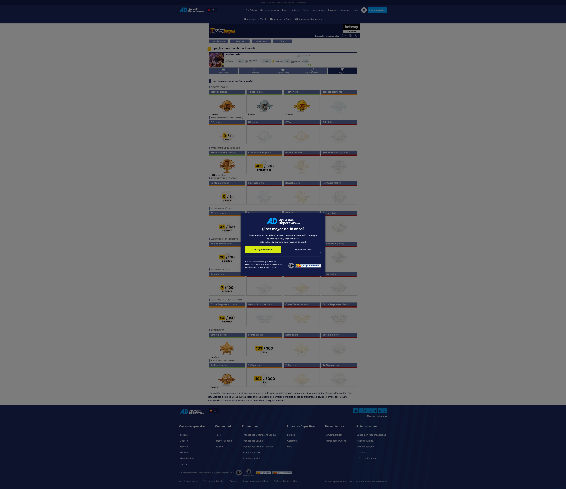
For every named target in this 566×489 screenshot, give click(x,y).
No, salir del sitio (303, 249)
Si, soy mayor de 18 (263, 249)
